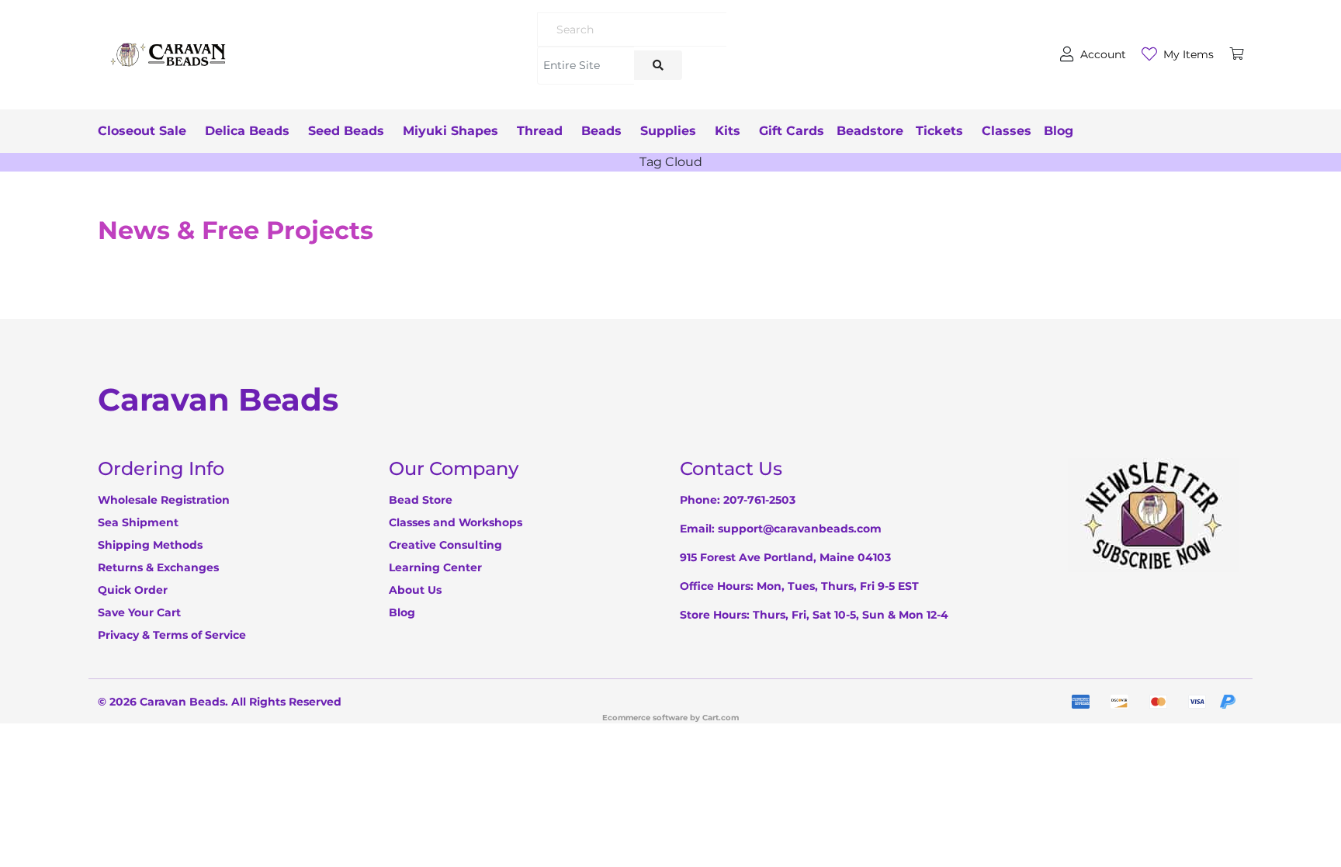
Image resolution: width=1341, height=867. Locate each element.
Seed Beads (346, 130)
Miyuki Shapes (450, 130)
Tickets (939, 130)
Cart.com (720, 718)
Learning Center (435, 567)
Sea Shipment (138, 522)
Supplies (668, 130)
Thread (540, 130)
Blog (1058, 130)
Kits (727, 130)
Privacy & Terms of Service (172, 635)
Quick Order (133, 590)
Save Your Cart (139, 612)
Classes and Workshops (455, 522)
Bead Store (420, 500)
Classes (1006, 130)
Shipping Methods (150, 545)
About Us (415, 590)
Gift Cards (791, 130)
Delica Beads (247, 130)
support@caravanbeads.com (800, 529)
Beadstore (870, 130)
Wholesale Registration (164, 500)
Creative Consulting (445, 545)
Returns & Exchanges (158, 567)
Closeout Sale (142, 130)
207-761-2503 (759, 500)
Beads (601, 130)
